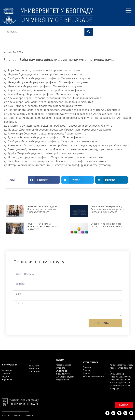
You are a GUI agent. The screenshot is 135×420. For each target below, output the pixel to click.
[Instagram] (125, 413)
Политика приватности (12, 416)
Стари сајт (28, 416)
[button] (129, 10)
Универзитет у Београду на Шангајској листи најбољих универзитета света (42, 209)
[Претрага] (88, 32)
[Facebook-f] (107, 413)
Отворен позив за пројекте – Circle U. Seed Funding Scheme (107, 225)
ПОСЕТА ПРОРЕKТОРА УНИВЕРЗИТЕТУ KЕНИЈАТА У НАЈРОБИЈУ (42, 226)
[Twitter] (119, 413)
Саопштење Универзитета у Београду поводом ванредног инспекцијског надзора (107, 209)
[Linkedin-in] (113, 413)
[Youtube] (131, 413)
